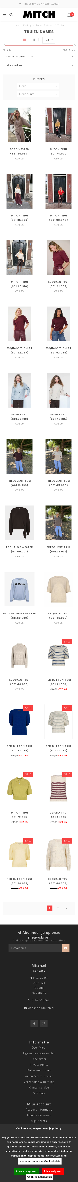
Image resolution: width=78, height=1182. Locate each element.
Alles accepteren (26, 1171)
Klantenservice (39, 1087)
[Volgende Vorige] (66, 908)
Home (15, 25)
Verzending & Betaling (39, 1082)
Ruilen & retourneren (39, 1076)
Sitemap (39, 1093)
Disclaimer (39, 1059)
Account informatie (39, 1109)
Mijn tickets (39, 1121)
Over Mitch (39, 1047)
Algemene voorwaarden (39, 1053)
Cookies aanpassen (39, 1177)
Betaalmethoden (39, 1070)
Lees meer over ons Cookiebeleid (40, 1161)
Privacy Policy (39, 1064)
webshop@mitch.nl (41, 1008)
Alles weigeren (53, 1171)
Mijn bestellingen (39, 1115)
